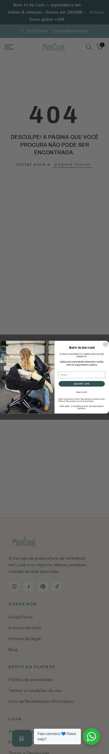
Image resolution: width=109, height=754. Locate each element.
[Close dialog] (106, 344)
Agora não (81, 392)
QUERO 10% (82, 383)
